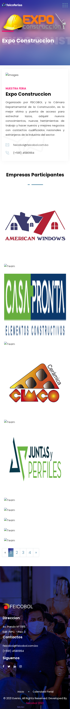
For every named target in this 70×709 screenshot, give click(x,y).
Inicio (21, 691)
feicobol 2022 (35, 703)
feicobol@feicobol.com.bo (30, 145)
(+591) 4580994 (13, 651)
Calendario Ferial (43, 691)
